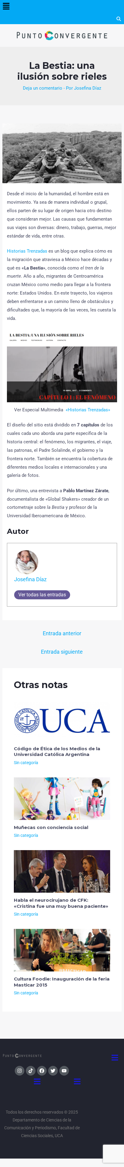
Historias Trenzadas (27, 251)
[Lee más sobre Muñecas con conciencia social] (62, 798)
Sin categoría (26, 762)
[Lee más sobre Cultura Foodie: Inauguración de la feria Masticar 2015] (62, 950)
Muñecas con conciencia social (51, 827)
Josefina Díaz (30, 579)
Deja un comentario (42, 88)
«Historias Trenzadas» (88, 410)
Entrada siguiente (62, 652)
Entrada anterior (62, 633)
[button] (6, 6)
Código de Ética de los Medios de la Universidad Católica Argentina (57, 751)
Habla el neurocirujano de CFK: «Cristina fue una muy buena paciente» (61, 903)
